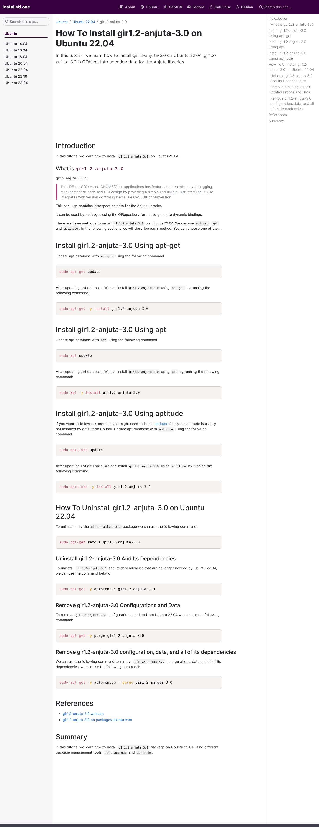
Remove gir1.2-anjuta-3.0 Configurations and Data (290, 89)
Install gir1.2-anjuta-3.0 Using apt (287, 44)
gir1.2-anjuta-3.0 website (83, 713)
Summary (276, 121)
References (278, 115)
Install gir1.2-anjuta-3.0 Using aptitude (287, 55)
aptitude (161, 424)
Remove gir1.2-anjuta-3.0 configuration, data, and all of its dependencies (292, 103)
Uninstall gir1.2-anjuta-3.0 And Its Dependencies (291, 78)
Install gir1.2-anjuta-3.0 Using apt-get (287, 33)
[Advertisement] (159, 100)
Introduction (278, 18)
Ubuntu (62, 22)
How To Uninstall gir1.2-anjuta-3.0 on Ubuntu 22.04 (291, 67)
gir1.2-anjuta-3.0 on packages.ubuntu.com (97, 719)
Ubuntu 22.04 (83, 22)
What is (291, 24)
